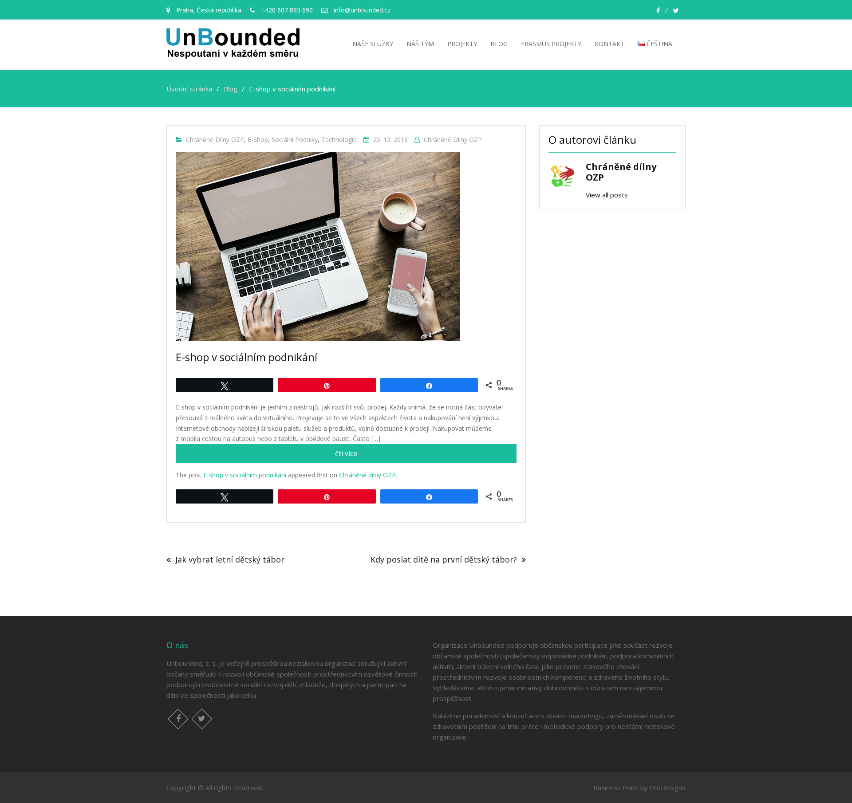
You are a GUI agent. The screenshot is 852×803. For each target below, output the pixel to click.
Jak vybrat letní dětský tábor (229, 559)
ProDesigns (668, 787)
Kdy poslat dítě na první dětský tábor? (444, 559)
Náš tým (420, 43)
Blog (499, 43)
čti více (362, 455)
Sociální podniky (295, 139)
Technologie (339, 139)
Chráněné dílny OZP (215, 139)
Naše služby (372, 43)
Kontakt (609, 43)
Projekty (462, 43)
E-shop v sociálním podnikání (244, 475)
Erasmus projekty (551, 43)
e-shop (258, 139)
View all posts (607, 194)
